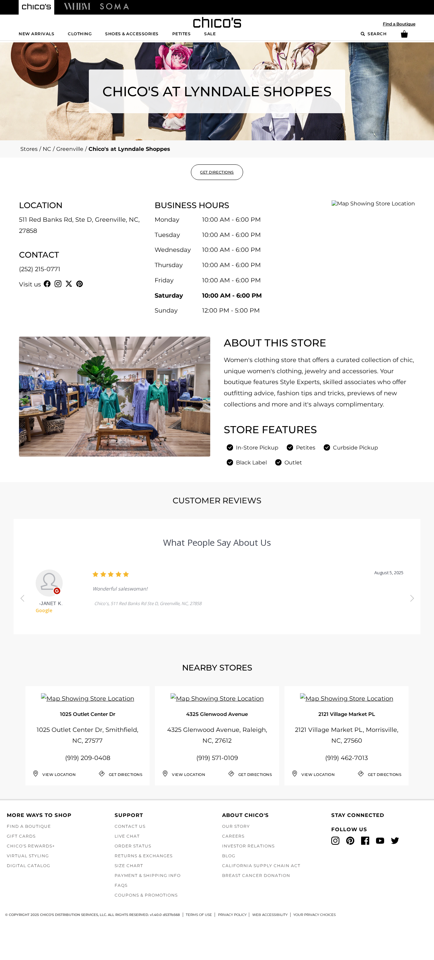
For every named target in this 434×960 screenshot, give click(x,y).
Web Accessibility (270, 915)
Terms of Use (199, 915)
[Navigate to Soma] (114, 6)
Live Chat (127, 836)
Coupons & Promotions (146, 895)
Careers (233, 836)
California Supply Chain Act (261, 865)
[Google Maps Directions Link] (87, 698)
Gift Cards (21, 836)
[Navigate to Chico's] (36, 7)
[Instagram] (58, 283)
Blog (228, 855)
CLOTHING (80, 33)
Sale (210, 33)
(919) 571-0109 (217, 758)
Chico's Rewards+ (31, 845)
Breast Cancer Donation (256, 875)
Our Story (236, 826)
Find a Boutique (399, 23)
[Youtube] (90, 283)
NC (47, 149)
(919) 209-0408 (87, 758)
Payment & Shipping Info (148, 875)
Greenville (69, 149)
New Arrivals (36, 33)
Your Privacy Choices (314, 915)
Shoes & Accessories (132, 33)
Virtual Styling (28, 855)
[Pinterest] (79, 283)
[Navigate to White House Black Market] (77, 6)
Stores (29, 149)
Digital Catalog (28, 865)
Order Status (133, 845)
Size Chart (129, 865)
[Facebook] (47, 283)
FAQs (121, 885)
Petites (181, 33)
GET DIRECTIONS (217, 172)
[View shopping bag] (404, 36)
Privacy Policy (232, 915)
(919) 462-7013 (346, 758)
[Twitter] (69, 283)
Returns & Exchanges (144, 855)
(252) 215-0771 (39, 269)
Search (377, 33)
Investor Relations (248, 845)
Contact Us (130, 826)
